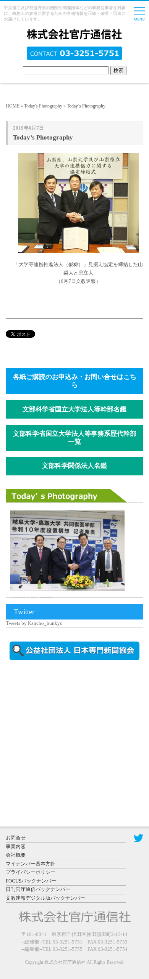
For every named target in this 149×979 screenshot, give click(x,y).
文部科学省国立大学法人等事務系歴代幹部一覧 (74, 437)
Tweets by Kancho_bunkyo (34, 623)
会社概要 (16, 855)
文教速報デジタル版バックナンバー (45, 898)
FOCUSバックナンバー (31, 881)
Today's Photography (43, 106)
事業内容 (16, 846)
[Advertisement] (71, 731)
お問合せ (16, 838)
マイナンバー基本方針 (30, 864)
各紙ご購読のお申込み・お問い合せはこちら (74, 380)
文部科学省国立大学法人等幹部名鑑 (74, 409)
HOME (12, 106)
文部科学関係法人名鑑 (74, 465)
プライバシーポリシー (30, 872)
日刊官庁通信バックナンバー (38, 889)
